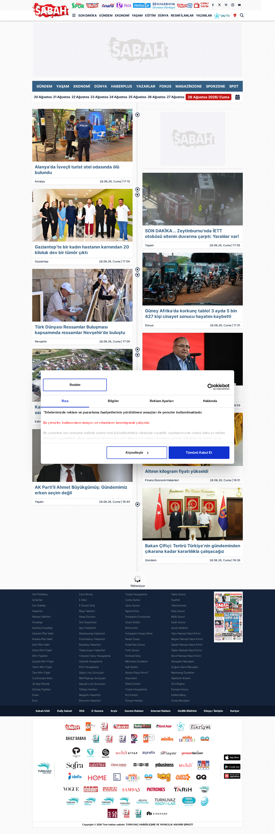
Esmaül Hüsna (179, 689)
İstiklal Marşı (178, 695)
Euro (35, 700)
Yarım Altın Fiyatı (42, 667)
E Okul (83, 599)
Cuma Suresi (132, 599)
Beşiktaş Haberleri (90, 644)
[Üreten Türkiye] (164, 5)
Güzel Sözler (132, 622)
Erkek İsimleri (133, 683)
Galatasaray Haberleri (92, 633)
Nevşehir (41, 341)
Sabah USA (43, 710)
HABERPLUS (121, 86)
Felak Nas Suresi (135, 644)
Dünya (163, 15)
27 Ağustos (175, 97)
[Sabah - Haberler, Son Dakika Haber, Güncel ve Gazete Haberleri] (50, 10)
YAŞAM (62, 86)
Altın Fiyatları (40, 655)
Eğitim (150, 15)
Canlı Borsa (86, 594)
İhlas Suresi (178, 611)
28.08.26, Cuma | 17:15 (115, 181)
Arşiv (114, 710)
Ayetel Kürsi (132, 611)
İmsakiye (37, 622)
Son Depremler (88, 622)
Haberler (37, 611)
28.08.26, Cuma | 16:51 (225, 480)
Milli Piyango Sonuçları (92, 678)
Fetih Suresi (132, 650)
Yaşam (137, 15)
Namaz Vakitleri (41, 616)
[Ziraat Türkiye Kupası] (235, 15)
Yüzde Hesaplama (136, 594)
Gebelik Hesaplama (90, 661)
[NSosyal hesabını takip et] (226, 5)
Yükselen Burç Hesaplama (94, 655)
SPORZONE (215, 86)
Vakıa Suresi (178, 594)
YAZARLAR (145, 86)
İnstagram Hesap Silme (139, 633)
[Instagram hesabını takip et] (232, 5)
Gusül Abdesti (179, 627)
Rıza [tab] (65, 401)
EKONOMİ (81, 86)
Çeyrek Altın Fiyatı (43, 661)
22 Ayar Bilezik (40, 683)
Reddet (75, 385)
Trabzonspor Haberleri (92, 650)
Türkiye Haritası (88, 689)
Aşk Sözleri (131, 667)
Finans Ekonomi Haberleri (162, 480)
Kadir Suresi (178, 622)
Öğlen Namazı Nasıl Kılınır (186, 650)
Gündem (106, 15)
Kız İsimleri (131, 695)
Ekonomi (122, 15)
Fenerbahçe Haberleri (92, 639)
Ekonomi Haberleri (90, 700)
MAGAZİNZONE (189, 86)
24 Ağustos (118, 97)
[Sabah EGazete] (228, 647)
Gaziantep (41, 261)
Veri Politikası (40, 594)
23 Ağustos (99, 97)
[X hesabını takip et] (219, 5)
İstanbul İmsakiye (42, 627)
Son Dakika (87, 15)
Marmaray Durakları (182, 672)
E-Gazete (97, 710)
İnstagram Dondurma (137, 616)
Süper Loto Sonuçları (91, 672)
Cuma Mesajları (180, 700)
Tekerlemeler (178, 605)
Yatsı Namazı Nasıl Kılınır (186, 633)
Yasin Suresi (132, 605)
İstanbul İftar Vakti (42, 633)
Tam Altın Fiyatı (41, 672)
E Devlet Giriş (87, 605)
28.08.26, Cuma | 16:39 (224, 560)
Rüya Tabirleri (87, 611)
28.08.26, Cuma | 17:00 (114, 341)
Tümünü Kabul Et (199, 452)
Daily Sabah (64, 710)
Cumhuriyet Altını (42, 678)
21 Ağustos (61, 97)
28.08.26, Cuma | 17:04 (114, 261)
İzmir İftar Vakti (41, 644)
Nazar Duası (132, 639)
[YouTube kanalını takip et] (239, 5)
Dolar (35, 695)
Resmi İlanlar (182, 15)
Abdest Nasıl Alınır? (136, 672)
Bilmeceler (131, 627)
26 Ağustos (156, 97)
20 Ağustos (43, 97)
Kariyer (234, 710)
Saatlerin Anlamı (181, 678)
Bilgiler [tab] (113, 401)
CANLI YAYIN (204, 5)
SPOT (233, 86)
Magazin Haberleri (90, 695)
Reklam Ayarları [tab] (162, 401)
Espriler (175, 599)
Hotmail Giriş (133, 655)
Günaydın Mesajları (182, 661)
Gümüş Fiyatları (41, 689)
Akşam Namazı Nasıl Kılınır (187, 639)
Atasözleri (131, 678)
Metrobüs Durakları (136, 661)
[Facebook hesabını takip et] (212, 5)
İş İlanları (37, 599)
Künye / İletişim (213, 710)
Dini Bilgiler (178, 683)
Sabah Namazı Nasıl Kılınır (186, 644)
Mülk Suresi (178, 616)
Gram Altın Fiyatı (42, 650)
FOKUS (165, 86)
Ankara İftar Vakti (42, 639)
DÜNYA (100, 86)
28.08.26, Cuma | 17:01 (225, 325)
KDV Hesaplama (89, 667)
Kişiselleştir (134, 452)
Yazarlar (204, 15)
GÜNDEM (44, 86)
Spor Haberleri (87, 627)
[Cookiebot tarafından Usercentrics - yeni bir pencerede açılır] (210, 387)
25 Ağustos (137, 97)
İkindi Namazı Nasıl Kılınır (186, 655)
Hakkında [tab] (210, 401)
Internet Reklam (161, 710)
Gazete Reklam (134, 710)
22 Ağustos (80, 97)
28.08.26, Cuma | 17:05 (224, 245)
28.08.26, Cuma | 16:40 (114, 501)
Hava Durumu (87, 616)
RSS (81, 710)
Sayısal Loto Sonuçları (92, 683)
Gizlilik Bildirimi (187, 710)
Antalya (40, 181)
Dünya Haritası (134, 700)
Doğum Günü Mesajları (184, 667)
